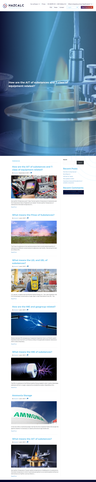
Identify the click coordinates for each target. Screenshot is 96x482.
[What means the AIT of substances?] (34, 456)
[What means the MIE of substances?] (34, 369)
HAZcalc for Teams (68, 176)
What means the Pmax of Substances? (33, 215)
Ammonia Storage (22, 395)
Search (65, 159)
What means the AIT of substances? (32, 439)
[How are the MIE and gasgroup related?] (34, 323)
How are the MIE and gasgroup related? (34, 306)
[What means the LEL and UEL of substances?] (34, 280)
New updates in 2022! (68, 178)
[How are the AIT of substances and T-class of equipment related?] (34, 186)
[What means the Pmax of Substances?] (34, 232)
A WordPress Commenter (69, 191)
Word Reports (66, 174)
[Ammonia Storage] (34, 412)
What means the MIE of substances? (32, 352)
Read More (14, 207)
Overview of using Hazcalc (69, 171)
